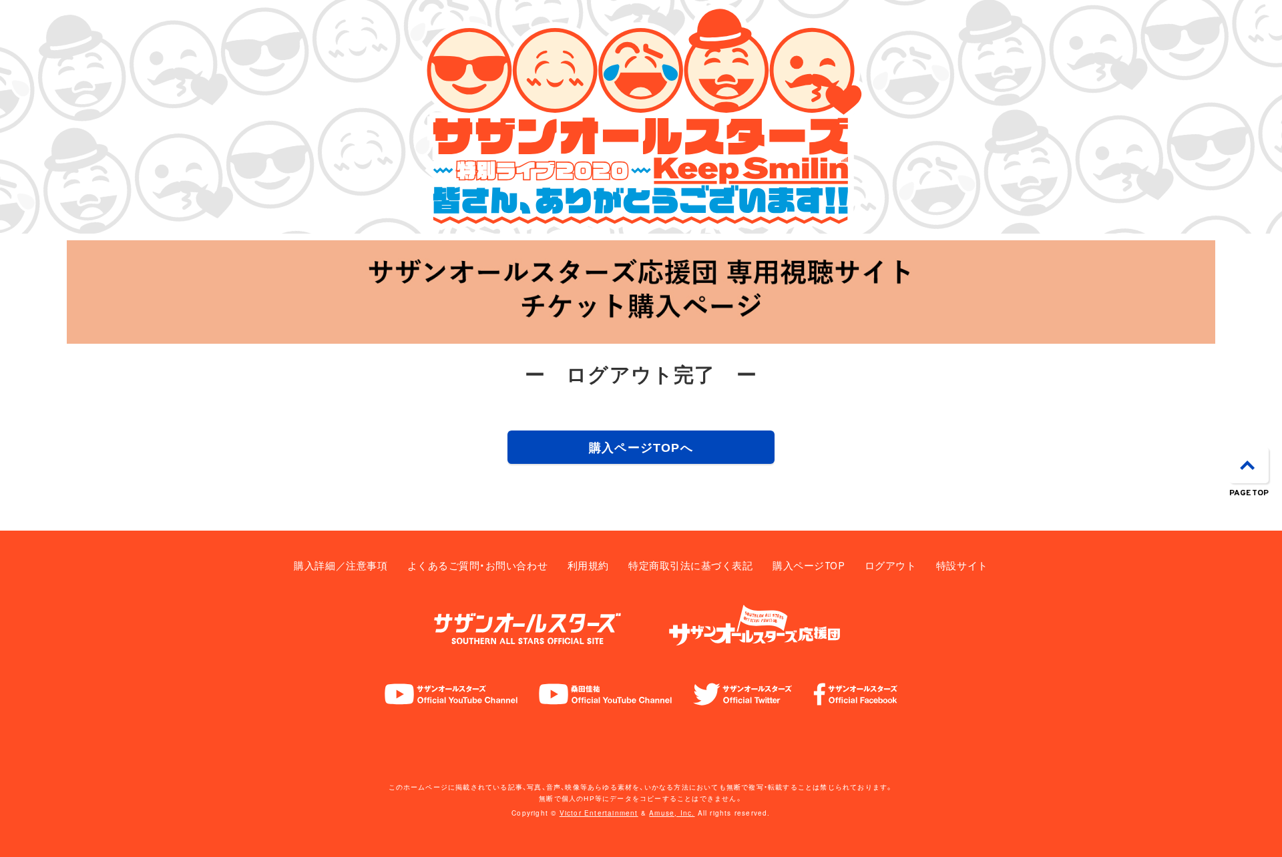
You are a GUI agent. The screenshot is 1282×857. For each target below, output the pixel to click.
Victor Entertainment (599, 813)
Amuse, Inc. (671, 813)
